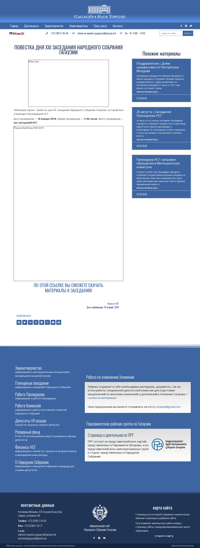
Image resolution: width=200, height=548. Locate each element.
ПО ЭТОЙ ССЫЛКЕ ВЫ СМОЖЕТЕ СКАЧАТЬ (68, 285)
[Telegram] (186, 26)
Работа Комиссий (28, 406)
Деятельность (31, 26)
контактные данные (37, 505)
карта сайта (162, 507)
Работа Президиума (30, 394)
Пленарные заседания (32, 383)
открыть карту (164, 535)
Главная (14, 26)
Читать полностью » (147, 92)
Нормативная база (78, 26)
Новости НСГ (113, 303)
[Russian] (19, 33)
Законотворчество (54, 26)
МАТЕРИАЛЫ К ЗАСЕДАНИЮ (68, 290)
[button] (19, 322)
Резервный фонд (27, 432)
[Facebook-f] (181, 26)
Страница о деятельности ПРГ (111, 435)
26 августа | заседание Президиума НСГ (153, 114)
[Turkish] (11, 33)
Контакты (118, 26)
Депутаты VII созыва (30, 421)
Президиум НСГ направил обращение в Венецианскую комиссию (158, 163)
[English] (22, 33)
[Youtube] (191, 26)
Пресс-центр (100, 26)
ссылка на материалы (102, 398)
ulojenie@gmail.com (168, 407)
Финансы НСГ (25, 447)
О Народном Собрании (32, 462)
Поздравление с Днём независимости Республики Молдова (157, 67)
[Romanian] (15, 33)
